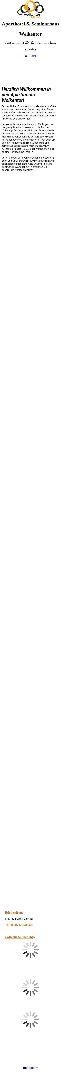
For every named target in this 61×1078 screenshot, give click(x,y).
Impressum (30, 1068)
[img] (30, 9)
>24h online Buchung (19, 937)
